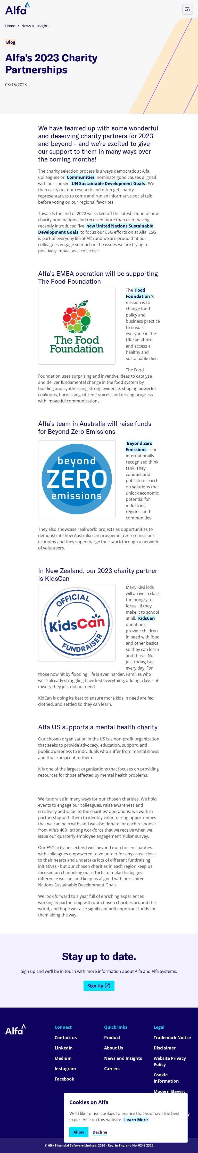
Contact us (66, 1037)
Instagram (65, 1068)
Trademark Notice (172, 1037)
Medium (63, 1058)
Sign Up (95, 986)
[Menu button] (188, 9)
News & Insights (35, 25)
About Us (113, 1048)
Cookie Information (166, 1078)
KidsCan (146, 618)
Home (10, 25)
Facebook (64, 1079)
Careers (112, 1068)
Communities (81, 177)
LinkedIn (64, 1048)
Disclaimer (165, 1048)
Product (112, 1037)
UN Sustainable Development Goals (108, 183)
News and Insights (123, 1058)
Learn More (136, 1119)
